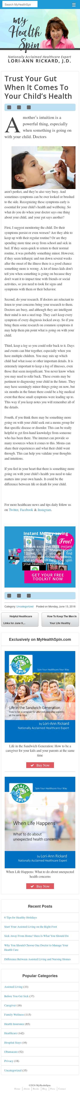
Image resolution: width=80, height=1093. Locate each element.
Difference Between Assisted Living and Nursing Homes (37, 959)
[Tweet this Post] (19, 107)
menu (74, 5)
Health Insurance (14, 1024)
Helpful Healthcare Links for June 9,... (17, 619)
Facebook (26, 509)
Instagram (44, 509)
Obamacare (11, 1052)
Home (17, 1088)
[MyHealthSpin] (40, 33)
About (26, 1088)
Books (36, 1088)
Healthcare (10, 1033)
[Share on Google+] (29, 107)
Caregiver (10, 1005)
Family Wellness (14, 1014)
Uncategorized (24, 606)
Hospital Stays (12, 1042)
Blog (44, 1088)
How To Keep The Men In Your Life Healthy (62, 619)
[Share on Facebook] (9, 107)
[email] (70, 107)
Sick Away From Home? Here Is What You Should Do (36, 936)
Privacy (8, 1061)
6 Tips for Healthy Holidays (20, 917)
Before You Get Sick (16, 996)
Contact (62, 1088)
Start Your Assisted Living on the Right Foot (30, 927)
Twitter (13, 509)
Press (52, 1088)
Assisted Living (13, 987)
